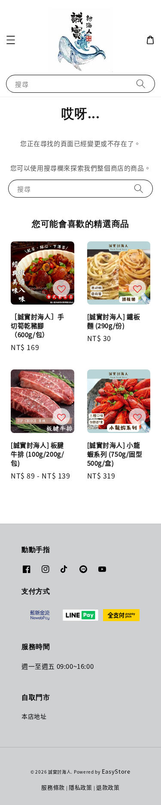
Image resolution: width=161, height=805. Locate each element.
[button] (10, 39)
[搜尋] (141, 83)
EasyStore (116, 771)
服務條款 (53, 787)
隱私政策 (80, 787)
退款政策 (108, 787)
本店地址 (33, 716)
